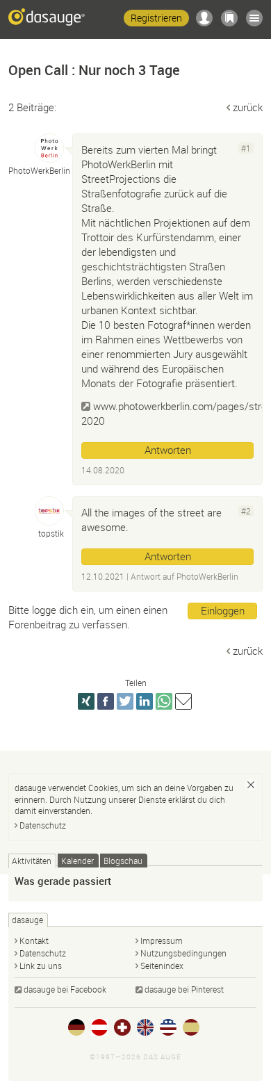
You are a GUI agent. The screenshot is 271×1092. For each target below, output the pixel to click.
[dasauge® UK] (145, 1027)
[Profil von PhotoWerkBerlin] (49, 148)
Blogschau (123, 860)
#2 (246, 510)
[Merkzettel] (229, 18)
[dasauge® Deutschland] (76, 1027)
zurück (248, 107)
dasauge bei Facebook (65, 989)
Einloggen (223, 610)
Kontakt (34, 940)
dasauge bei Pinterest (184, 989)
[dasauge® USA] (168, 1027)
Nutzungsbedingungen (183, 953)
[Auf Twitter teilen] (125, 701)
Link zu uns (40, 965)
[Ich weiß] (251, 784)
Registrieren (156, 17)
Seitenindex (161, 965)
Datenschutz (42, 825)
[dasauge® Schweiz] (122, 1027)
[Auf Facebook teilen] (105, 701)
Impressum (161, 940)
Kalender (77, 860)
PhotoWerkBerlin (207, 576)
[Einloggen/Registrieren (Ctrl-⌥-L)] (204, 18)
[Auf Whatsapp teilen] (164, 701)
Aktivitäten (31, 860)
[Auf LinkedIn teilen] (144, 701)
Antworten (168, 450)
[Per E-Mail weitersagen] (183, 701)
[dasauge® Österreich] (99, 1027)
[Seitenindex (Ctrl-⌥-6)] (254, 18)
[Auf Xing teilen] (86, 701)
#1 (246, 148)
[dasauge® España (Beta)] (191, 1027)
